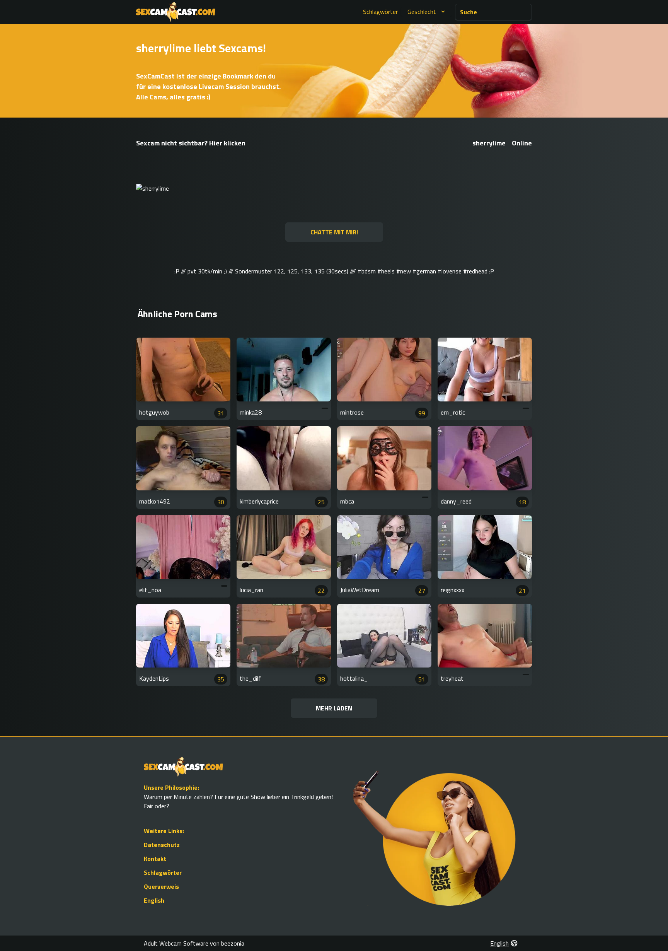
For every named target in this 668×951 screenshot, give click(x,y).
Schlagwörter (380, 11)
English (154, 900)
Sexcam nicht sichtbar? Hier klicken (190, 143)
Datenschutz (162, 844)
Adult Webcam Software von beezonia (194, 943)
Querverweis (161, 886)
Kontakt (155, 858)
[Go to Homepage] (175, 12)
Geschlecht (421, 11)
